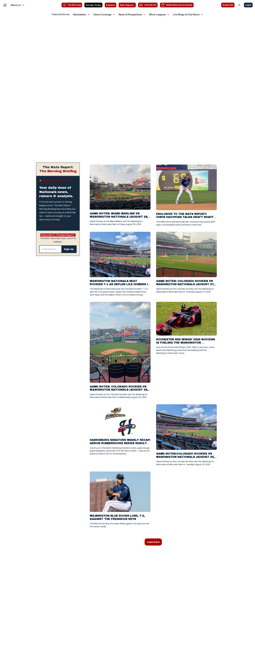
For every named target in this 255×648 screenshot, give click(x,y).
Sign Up (69, 249)
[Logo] (5, 5)
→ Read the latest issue (51, 225)
